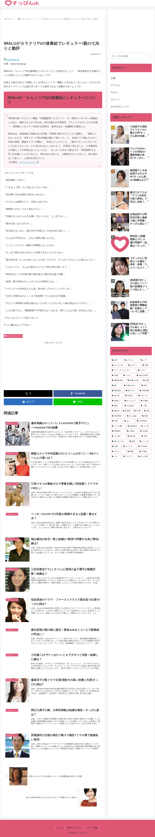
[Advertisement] (53, 30)
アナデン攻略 (91, 827)
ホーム (60, 827)
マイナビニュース (28, 162)
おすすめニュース (14, 336)
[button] (148, 56)
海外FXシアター (74, 827)
